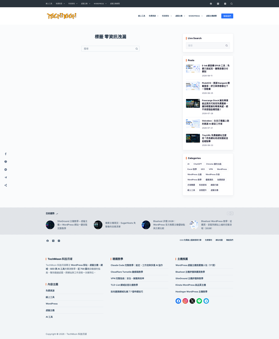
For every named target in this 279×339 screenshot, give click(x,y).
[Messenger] (6, 170)
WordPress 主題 (194, 174)
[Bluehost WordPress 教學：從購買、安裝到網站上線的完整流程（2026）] (194, 225)
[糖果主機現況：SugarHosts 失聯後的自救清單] (98, 225)
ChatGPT (198, 164)
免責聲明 (208, 240)
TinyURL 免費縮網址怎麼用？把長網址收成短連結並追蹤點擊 (215, 138)
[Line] (6, 162)
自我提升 (203, 190)
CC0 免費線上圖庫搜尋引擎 (190, 240)
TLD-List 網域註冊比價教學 (124, 285)
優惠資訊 (209, 179)
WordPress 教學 (194, 179)
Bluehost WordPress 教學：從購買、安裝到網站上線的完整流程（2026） (216, 225)
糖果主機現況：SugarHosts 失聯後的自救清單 (120, 225)
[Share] (6, 185)
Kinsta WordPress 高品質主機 (191, 285)
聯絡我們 (227, 16)
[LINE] (199, 301)
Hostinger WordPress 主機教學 (191, 291)
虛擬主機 (84, 4)
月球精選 (191, 185)
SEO (203, 169)
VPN (211, 169)
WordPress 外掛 (213, 174)
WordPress (99, 4)
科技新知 (71, 4)
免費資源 (59, 4)
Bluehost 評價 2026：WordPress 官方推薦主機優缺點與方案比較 (169, 225)
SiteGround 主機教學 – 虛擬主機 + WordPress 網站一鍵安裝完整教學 (72, 225)
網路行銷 (214, 185)
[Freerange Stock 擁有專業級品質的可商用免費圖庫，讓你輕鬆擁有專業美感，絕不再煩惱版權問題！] (193, 103)
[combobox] (108, 49)
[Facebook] (211, 3)
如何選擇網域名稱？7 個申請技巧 (127, 291)
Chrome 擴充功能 (213, 164)
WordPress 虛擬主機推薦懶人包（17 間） (196, 265)
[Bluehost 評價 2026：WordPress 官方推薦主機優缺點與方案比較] (146, 225)
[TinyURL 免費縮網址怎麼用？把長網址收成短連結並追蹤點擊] (193, 138)
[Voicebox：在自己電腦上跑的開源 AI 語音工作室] (193, 123)
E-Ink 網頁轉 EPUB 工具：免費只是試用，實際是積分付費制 (216, 68)
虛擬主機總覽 (115, 4)
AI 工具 (49, 316)
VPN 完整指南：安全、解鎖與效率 (127, 278)
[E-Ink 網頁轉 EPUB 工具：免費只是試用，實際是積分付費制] (193, 68)
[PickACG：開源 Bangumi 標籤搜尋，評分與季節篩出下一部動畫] (193, 86)
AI (188, 164)
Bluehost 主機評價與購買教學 (190, 271)
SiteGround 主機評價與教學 (189, 278)
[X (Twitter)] (218, 3)
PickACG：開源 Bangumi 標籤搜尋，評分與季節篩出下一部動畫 (216, 86)
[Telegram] (206, 301)
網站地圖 (219, 240)
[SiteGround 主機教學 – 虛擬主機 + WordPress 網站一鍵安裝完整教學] (50, 225)
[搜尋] (231, 3)
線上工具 (49, 4)
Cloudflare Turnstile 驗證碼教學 (127, 271)
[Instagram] (225, 3)
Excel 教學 (192, 169)
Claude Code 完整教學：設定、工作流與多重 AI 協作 (137, 265)
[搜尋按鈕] (136, 48)
